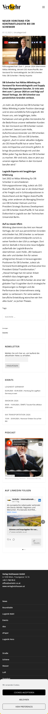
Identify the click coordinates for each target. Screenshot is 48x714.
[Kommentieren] (13, 542)
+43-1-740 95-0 (8, 580)
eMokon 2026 (11, 400)
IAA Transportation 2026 (17, 414)
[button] (5, 522)
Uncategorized (20, 32)
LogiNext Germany (14, 387)
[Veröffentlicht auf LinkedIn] (39, 500)
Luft (4, 672)
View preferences (24, 706)
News (4, 601)
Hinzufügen (12, 365)
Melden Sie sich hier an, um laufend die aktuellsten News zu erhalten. (22, 354)
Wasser (5, 666)
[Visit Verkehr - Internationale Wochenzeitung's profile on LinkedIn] (9, 500)
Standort (6, 678)
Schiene (5, 659)
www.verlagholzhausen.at (13, 586)
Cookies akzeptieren (24, 692)
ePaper (5, 633)
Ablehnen (24, 699)
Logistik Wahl (8, 614)
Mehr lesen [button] (12, 512)
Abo (4, 626)
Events (5, 620)
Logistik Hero (8, 639)
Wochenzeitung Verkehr (15, 478)
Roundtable (7, 607)
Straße (5, 653)
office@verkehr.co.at (11, 583)
